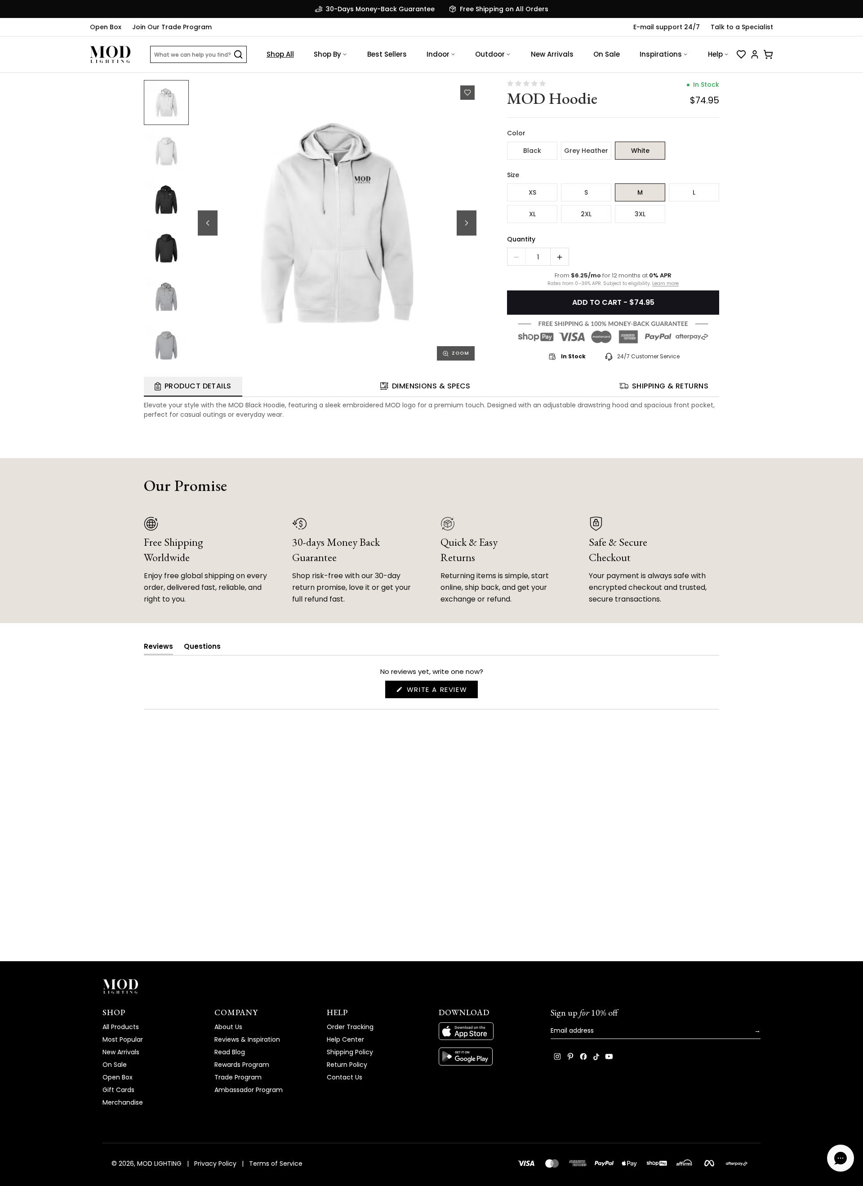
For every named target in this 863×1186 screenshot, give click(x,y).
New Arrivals (552, 54)
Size (513, 174)
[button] (337, 223)
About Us (228, 1026)
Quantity (521, 239)
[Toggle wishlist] (467, 92)
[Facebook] (583, 1056)
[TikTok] (596, 1056)
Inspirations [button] (661, 54)
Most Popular (122, 1039)
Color (516, 133)
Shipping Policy (350, 1052)
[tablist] (431, 387)
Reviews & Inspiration (247, 1039)
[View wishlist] (741, 54)
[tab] (193, 387)
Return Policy (347, 1064)
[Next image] (466, 223)
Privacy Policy (215, 1163)
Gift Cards (118, 1089)
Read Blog (229, 1052)
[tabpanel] (431, 408)
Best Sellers (387, 54)
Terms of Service (275, 1163)
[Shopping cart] (768, 54)
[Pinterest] (570, 1056)
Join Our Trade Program (172, 26)
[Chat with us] (840, 1158)
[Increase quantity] (560, 257)
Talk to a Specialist (742, 26)
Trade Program (238, 1077)
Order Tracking (350, 1026)
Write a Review (441, 691)
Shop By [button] (327, 54)
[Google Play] (487, 1057)
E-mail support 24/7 (666, 26)
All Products (120, 1026)
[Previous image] (208, 223)
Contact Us (344, 1077)
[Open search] (238, 54)
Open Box (105, 26)
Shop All (280, 54)
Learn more (665, 284)
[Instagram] (557, 1056)
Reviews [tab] (158, 648)
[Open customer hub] (755, 54)
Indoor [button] (438, 54)
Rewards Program (241, 1064)
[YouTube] (609, 1056)
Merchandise (122, 1102)
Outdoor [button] (490, 54)
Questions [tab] (202, 648)
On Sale (606, 54)
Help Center (345, 1039)
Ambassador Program (248, 1089)
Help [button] (715, 54)
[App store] (487, 1031)
